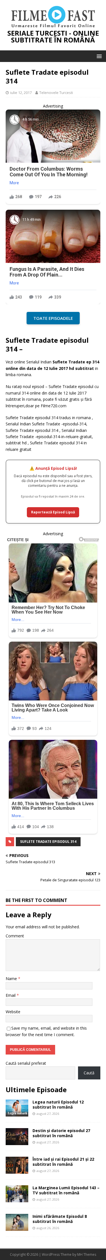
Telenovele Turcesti (56, 92)
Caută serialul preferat (26, 1063)
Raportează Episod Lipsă (53, 512)
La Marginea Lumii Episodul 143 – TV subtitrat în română (66, 1190)
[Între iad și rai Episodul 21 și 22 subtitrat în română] (17, 1170)
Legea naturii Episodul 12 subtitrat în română (58, 1104)
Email (11, 995)
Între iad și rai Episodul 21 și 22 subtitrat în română (63, 1161)
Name (12, 978)
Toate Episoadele (53, 318)
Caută (89, 1072)
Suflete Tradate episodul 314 (48, 841)
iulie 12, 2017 (21, 92)
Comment (15, 935)
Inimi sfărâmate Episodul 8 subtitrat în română (60, 1219)
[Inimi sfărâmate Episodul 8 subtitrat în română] (17, 1227)
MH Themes (86, 1254)
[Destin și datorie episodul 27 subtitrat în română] (17, 1141)
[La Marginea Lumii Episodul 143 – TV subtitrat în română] (17, 1198)
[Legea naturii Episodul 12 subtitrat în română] (17, 1113)
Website (13, 1011)
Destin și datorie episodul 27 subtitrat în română (61, 1133)
